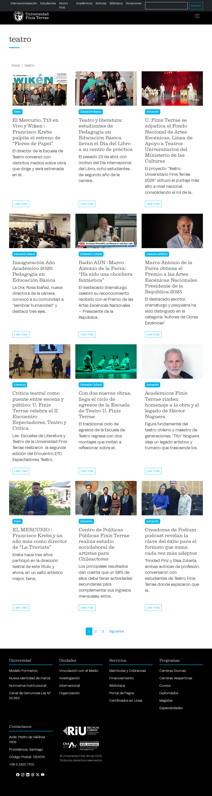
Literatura (19, 384)
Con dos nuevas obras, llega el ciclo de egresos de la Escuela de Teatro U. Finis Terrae (105, 405)
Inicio (16, 65)
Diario (17, 111)
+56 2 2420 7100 (21, 764)
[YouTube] (42, 774)
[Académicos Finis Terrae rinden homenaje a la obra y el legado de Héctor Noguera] (172, 361)
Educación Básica (90, 111)
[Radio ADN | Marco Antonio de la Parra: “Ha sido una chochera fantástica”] (106, 231)
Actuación (153, 111)
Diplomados (168, 693)
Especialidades (171, 708)
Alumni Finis (63, 6)
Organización (69, 693)
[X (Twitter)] (37, 774)
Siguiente (116, 631)
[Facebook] (17, 774)
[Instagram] (22, 774)
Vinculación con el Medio (78, 670)
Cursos (165, 685)
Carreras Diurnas (172, 670)
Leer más (20, 204)
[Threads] (32, 774)
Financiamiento (121, 678)
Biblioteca (116, 3)
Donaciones (133, 3)
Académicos (84, 3)
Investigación (69, 678)
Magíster (166, 700)
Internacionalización (24, 3)
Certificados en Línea (125, 700)
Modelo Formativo (23, 670)
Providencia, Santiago (26, 749)
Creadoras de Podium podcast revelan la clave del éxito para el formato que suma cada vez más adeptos (171, 541)
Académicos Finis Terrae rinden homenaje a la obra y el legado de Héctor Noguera (172, 405)
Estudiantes (48, 3)
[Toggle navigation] (197, 16)
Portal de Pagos (121, 693)
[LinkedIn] (27, 774)
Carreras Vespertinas (175, 678)
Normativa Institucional (27, 685)
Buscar (196, 6)
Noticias (101, 3)
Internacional (69, 685)
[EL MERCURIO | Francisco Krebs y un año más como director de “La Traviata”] (39, 498)
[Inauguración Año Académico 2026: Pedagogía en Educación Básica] (39, 231)
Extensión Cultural (91, 254)
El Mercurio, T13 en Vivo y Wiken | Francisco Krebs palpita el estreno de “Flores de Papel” (36, 132)
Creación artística (157, 254)
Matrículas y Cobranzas (127, 670)
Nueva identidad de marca (29, 678)
